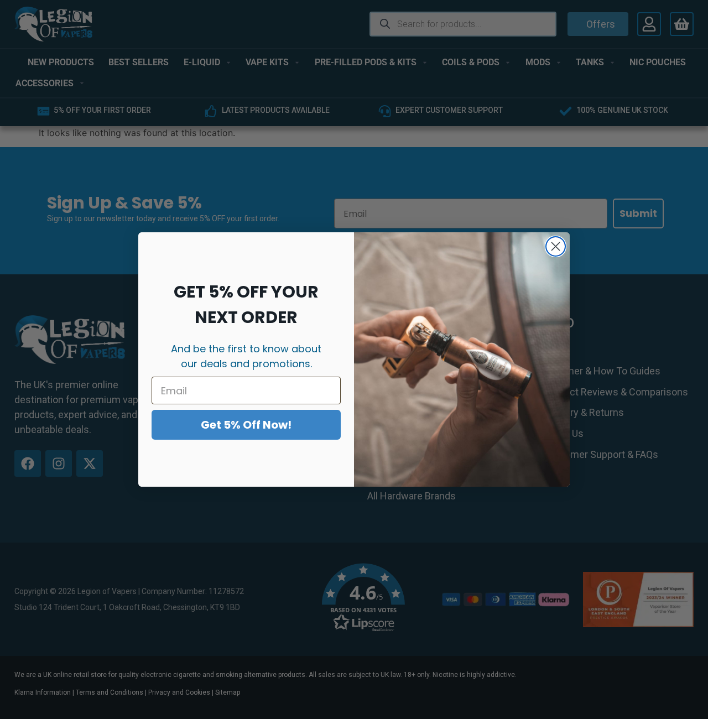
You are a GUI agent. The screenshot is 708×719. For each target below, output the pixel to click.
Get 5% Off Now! (246, 425)
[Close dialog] (555, 246)
